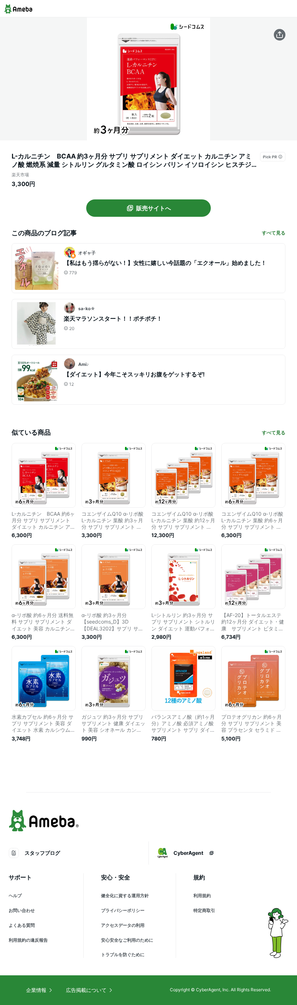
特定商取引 (204, 910)
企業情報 (36, 990)
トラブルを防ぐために (123, 954)
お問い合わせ (22, 910)
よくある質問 (22, 925)
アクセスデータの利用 (123, 925)
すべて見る (273, 233)
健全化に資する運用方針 (125, 895)
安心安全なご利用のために (127, 940)
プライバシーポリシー (123, 910)
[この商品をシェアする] (279, 35)
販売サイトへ (153, 208)
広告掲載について (86, 990)
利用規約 (202, 895)
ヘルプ (15, 895)
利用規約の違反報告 (28, 940)
